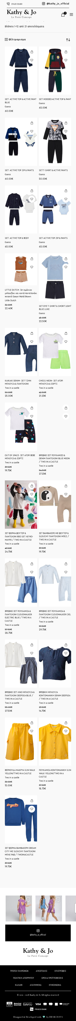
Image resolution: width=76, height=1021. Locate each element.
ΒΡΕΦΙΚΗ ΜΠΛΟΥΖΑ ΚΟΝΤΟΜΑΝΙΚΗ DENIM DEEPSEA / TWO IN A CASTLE (54, 695)
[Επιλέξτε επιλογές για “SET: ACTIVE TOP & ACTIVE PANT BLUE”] (31, 52)
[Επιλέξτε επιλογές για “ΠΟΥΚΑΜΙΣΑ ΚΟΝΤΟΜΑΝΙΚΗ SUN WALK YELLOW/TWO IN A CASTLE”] (65, 722)
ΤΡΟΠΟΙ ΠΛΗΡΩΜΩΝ (19, 971)
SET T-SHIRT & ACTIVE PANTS (53, 170)
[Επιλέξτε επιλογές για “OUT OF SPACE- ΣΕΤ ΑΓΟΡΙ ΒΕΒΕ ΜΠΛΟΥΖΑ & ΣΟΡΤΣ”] (31, 407)
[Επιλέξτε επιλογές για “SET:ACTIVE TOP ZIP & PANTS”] (65, 190)
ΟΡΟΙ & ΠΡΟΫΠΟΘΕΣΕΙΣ (52, 978)
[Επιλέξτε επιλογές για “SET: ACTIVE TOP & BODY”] (31, 190)
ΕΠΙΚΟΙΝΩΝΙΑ (55, 985)
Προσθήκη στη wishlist (31, 60)
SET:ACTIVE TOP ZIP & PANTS (53, 238)
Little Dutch (10, 300)
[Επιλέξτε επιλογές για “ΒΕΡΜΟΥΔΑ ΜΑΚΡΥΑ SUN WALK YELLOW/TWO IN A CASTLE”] (31, 722)
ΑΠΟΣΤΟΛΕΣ (41, 971)
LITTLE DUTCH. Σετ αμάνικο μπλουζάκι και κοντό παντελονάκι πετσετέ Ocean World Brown (21, 293)
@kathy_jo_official (57, 3)
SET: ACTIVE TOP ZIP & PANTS (19, 170)
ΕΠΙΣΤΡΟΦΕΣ (60, 971)
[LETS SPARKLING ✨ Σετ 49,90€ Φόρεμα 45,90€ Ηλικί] (18, 908)
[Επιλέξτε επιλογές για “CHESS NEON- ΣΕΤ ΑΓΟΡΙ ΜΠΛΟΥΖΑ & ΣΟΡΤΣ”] (65, 333)
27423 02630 (16, 4)
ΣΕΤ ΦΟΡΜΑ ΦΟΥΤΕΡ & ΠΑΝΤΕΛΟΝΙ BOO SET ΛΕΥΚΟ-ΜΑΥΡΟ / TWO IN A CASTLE (19, 536)
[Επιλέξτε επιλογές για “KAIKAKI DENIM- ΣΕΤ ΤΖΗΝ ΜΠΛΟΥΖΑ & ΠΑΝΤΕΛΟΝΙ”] (31, 333)
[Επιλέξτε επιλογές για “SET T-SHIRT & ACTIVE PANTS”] (65, 123)
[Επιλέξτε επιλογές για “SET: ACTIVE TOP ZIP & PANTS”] (31, 123)
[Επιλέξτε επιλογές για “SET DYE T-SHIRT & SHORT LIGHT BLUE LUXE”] (65, 258)
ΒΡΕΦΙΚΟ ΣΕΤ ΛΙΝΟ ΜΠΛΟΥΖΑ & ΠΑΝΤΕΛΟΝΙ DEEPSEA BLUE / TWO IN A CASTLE (19, 695)
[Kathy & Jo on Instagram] (38, 933)
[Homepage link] (21, 17)
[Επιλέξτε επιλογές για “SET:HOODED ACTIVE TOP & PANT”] (65, 52)
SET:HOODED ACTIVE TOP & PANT (55, 99)
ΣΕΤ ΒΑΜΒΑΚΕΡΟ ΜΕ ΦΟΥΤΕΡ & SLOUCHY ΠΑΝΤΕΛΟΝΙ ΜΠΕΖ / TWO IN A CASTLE (54, 536)
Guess (8, 106)
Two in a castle (12, 388)
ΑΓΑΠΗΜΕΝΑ (36, 985)
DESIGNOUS (56, 1017)
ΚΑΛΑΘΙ (18, 985)
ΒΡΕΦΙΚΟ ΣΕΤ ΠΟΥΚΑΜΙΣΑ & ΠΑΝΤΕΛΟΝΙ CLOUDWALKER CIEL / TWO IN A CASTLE (55, 614)
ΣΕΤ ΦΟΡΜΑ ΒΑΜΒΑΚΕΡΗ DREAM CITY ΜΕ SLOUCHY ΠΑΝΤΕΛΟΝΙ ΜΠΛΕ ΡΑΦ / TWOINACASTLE (20, 851)
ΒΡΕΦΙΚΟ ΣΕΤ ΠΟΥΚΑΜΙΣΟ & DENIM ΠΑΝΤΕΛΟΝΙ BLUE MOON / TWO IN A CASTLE (54, 458)
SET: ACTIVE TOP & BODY (17, 238)
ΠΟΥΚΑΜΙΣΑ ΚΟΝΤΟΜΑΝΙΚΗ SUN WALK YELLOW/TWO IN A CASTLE (55, 773)
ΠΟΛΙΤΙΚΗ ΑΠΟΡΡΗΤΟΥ (23, 978)
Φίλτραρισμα (17, 39)
